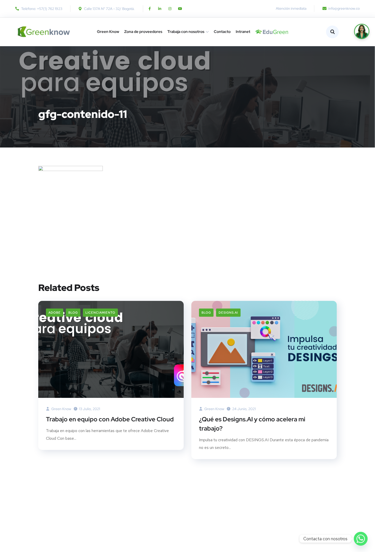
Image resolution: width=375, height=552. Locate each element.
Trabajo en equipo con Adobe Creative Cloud (110, 419)
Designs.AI (228, 313)
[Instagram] (169, 8)
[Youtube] (180, 8)
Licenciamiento (100, 313)
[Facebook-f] (149, 8)
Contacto (222, 31)
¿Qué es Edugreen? (257, 31)
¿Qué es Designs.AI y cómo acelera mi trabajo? (252, 423)
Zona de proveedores (143, 31)
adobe (54, 313)
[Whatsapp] (361, 539)
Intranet (243, 31)
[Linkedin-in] (159, 8)
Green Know (108, 31)
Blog (73, 313)
